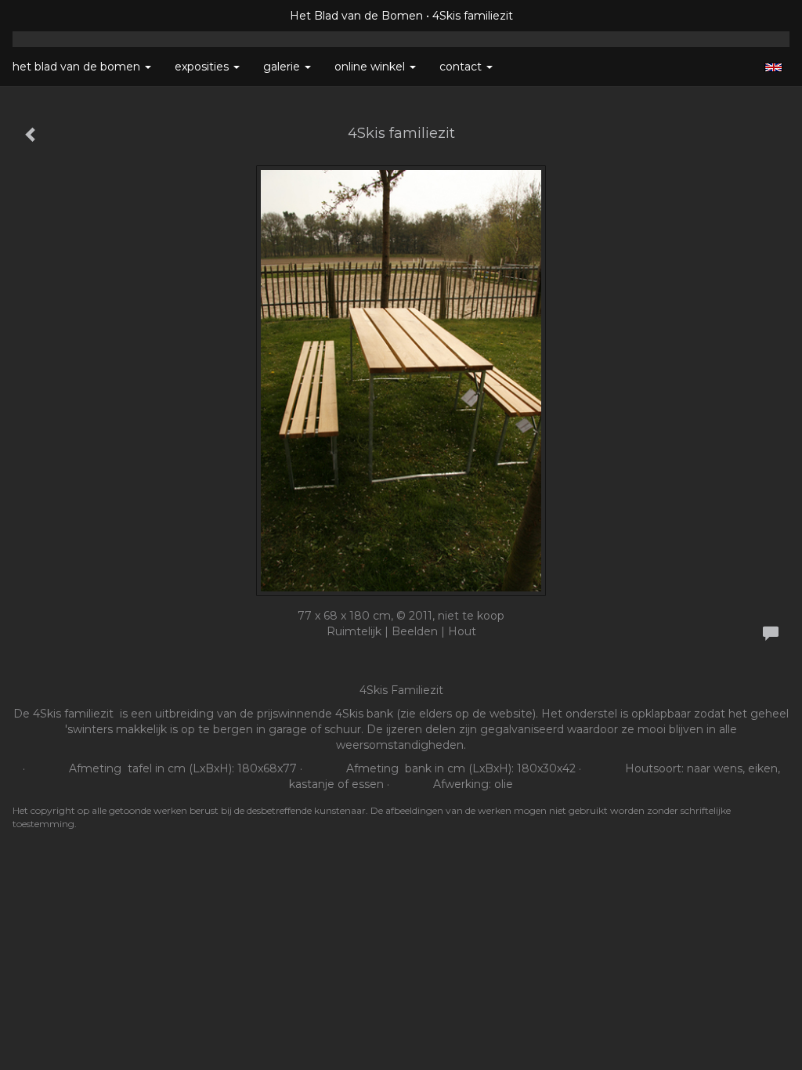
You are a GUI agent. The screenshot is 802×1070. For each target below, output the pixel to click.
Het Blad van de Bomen (356, 16)
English (773, 67)
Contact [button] (462, 67)
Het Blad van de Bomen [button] (78, 67)
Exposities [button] (203, 67)
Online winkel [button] (371, 67)
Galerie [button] (283, 67)
